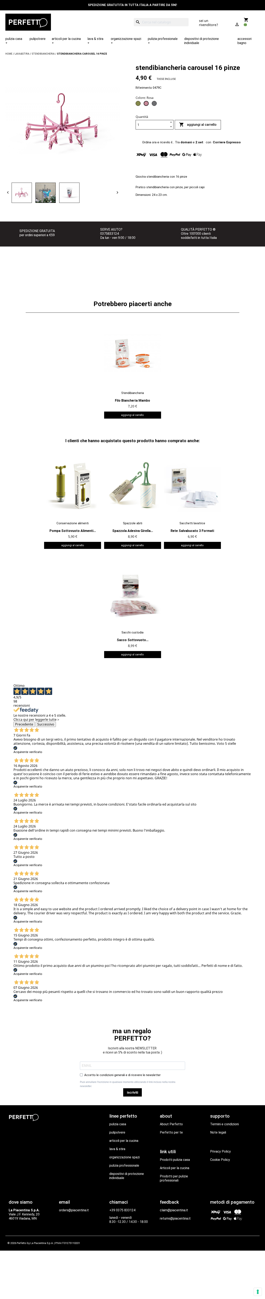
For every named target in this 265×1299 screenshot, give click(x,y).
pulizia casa (117, 1124)
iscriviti (132, 1092)
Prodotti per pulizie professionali (174, 1178)
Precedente (24, 724)
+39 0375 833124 (122, 1210)
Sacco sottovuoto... (132, 640)
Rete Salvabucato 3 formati (192, 531)
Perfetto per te (171, 1132)
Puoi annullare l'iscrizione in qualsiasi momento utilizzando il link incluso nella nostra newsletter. (127, 1084)
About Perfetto (171, 1124)
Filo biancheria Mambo (132, 400)
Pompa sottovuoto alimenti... (72, 531)
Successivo (45, 724)
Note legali (218, 1132)
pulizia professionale (124, 1165)
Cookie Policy (220, 1160)
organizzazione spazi (124, 1157)
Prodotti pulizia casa (175, 1160)
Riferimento (144, 88)
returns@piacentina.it (175, 1218)
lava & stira (117, 1149)
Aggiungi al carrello (198, 124)
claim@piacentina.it (174, 1210)
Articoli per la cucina (174, 1168)
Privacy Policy (220, 1151)
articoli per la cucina (123, 1141)
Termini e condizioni (224, 1124)
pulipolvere (117, 1132)
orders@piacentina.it (74, 1210)
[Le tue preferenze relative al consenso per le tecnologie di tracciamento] (258, 1292)
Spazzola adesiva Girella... (132, 531)
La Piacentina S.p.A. (41, 1243)
